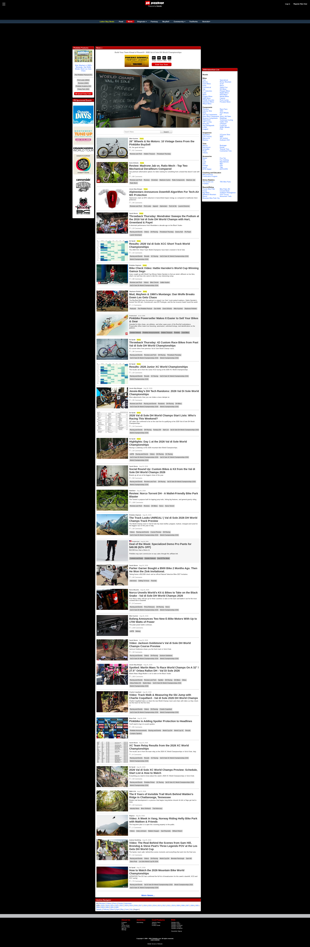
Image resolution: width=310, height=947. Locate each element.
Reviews (147, 180)
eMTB (132, 454)
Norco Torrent (169, 506)
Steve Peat (133, 861)
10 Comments (137, 228)
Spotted (160, 680)
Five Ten (223, 158)
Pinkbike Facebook (176, 925)
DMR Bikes (207, 98)
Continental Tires (226, 151)
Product (154, 924)
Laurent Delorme (184, 206)
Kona (204, 85)
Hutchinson (206, 147)
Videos (146, 232)
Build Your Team (161, 64)
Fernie (205, 191)
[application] (148, 98)
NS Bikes (223, 89)
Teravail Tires (224, 149)
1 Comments (136, 305)
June (126, 909)
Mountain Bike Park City (211, 198)
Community (179, 22)
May (122, 909)
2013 (159, 905)
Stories (120, 903)
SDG (221, 111)
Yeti (204, 89)
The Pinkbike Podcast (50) (83, 75)
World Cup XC (179, 730)
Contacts (124, 922)
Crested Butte (224, 191)
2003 (102, 907)
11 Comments (137, 855)
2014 (154, 905)
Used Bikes (185, 332)
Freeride (154, 581)
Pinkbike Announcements (151, 332)
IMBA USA (132, 791)
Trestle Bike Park (209, 189)
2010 (173, 905)
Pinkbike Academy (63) (83, 86)
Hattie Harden (165, 282)
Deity (204, 113)
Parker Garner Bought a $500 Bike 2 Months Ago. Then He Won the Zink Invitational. (163, 570)
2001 (112, 907)
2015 (149, 905)
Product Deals (156, 925)
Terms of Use (125, 925)
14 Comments (137, 426)
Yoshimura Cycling (226, 120)
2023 (112, 905)
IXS (204, 160)
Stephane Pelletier (135, 291)
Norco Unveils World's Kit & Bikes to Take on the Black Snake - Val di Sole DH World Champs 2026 (163, 594)
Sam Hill (189, 858)
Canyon (222, 98)
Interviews (133, 581)
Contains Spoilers (136, 733)
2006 (192, 905)
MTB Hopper (207, 169)
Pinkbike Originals (135, 265)
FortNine (206, 184)
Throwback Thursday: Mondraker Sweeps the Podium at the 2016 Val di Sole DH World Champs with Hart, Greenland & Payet (164, 219)
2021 (121, 905)
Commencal (207, 87)
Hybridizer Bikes (208, 102)
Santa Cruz (224, 87)
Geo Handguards (208, 125)
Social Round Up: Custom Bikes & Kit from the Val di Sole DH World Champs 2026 (162, 471)
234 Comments (137, 628)
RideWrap (223, 118)
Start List (166, 430)
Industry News (134, 808)
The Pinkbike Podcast (145, 308)
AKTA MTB (224, 169)
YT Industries (207, 91)
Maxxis (205, 145)
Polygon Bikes (225, 91)
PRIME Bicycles (208, 100)
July (131, 909)
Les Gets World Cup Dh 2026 (148, 861)
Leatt (204, 162)
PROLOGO (206, 120)
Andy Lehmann (141, 831)
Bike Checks (154, 282)
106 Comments (137, 502)
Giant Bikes (207, 84)
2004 (98, 907)
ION (221, 165)
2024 (107, 905)
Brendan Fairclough (177, 858)
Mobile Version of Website (155, 944)
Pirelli (204, 151)
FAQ (122, 924)
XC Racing (154, 256)
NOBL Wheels (225, 127)
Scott (222, 84)
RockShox (206, 134)
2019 (131, 905)
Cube (204, 93)
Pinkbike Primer (149, 782)
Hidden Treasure (149, 154)
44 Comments (137, 203)
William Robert (177, 831)
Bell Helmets (224, 162)
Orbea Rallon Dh (135, 683)
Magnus (132, 816)
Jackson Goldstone (166, 655)
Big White (206, 193)
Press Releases (149, 607)
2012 (164, 905)
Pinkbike (177, 332)
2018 (135, 905)
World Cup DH (167, 730)
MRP (221, 136)
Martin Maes (147, 683)
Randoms (161, 403)
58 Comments (137, 478)
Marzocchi (206, 138)
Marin (204, 95)
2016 (145, 905)
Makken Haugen (153, 831)
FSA (221, 129)
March (113, 909)
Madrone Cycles (165, 180)
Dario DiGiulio (134, 163)
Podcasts (133, 308)
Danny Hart (179, 232)
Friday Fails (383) (83, 89)
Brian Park (132, 718)
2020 (126, 905)
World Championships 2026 (139, 259)
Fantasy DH (157, 430)
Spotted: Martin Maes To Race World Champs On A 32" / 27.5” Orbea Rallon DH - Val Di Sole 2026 (164, 669)
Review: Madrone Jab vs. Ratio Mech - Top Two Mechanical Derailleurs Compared (158, 167)
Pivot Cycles (224, 100)
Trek (204, 80)
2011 (168, 905)
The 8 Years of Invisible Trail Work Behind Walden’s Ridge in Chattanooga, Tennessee (161, 796)
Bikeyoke (206, 124)
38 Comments (137, 351)
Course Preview (156, 532)
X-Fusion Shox (225, 134)
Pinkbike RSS (175, 922)
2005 (197, 905)
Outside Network (135, 332)
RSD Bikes (224, 95)
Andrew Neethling (135, 840)
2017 (140, 905)
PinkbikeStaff (133, 315)
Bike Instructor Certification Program (210, 175)
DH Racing (154, 232)
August (136, 909)
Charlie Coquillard (135, 692)
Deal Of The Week (163, 558)
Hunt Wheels (224, 113)
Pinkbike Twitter (175, 924)
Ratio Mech (133, 183)
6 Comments (136, 754)
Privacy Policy (125, 927)
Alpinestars (163, 206)
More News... (148, 895)
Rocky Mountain (225, 82)
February (106, 909)
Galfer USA (224, 122)
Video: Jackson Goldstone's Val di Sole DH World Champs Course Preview (160, 645)
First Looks (147, 206)
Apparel (155, 206)
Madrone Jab (190, 180)
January (99, 909)
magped (205, 129)
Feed (121, 22)
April (117, 909)
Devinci (205, 82)
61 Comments (137, 150)
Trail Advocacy (157, 808)
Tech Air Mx (173, 206)
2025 (102, 905)
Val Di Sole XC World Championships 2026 (174, 256)
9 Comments (136, 603)
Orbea (184, 680)
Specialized (224, 80)
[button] (130, 150)
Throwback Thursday (164, 154)
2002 (107, 907)
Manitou (205, 140)
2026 (98, 905)
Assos (205, 167)
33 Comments (137, 779)
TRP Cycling (207, 122)
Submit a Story (156, 922)
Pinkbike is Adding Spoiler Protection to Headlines (160, 721)
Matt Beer (132, 491)
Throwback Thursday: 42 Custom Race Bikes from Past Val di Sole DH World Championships (163, 344)
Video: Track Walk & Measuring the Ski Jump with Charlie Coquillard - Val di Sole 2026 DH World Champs (163, 696)
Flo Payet (188, 232)
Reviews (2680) (83, 83)
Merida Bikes (224, 96)
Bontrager (223, 145)
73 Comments (137, 881)
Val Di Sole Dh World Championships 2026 (144, 285)
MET (221, 164)
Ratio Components (178, 180)
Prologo (205, 165)
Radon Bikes (224, 93)
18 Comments (137, 529)
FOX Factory (207, 136)
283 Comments (137, 677)
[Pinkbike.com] (155, 3)
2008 (182, 905)
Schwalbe (206, 149)
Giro (204, 164)
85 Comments (137, 727)
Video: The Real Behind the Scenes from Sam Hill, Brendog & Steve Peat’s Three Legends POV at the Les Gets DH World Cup (163, 846)
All (97, 903)
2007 (187, 905)
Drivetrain (154, 180)
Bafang (138, 631)
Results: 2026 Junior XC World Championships (158, 366)
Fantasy (154, 22)
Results (146, 256)
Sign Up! (123, 928)
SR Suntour (224, 138)
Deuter (205, 158)
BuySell (166, 22)
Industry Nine (207, 111)
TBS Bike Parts (225, 182)
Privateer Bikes (225, 102)
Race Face (223, 109)
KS (221, 114)
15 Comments (137, 253)
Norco (161, 506)
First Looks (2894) (83, 80)
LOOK (205, 127)
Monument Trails (226, 196)
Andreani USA (225, 140)
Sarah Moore (133, 213)
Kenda (222, 147)
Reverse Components (210, 118)
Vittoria (205, 153)
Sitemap (123, 929)
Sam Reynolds (166, 831)
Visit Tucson (224, 194)
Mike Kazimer (133, 138)
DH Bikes (178, 403)
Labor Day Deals (107, 22)
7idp (221, 167)
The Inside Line (208, 182)
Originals (141, 22)
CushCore (223, 125)
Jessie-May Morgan (135, 189)
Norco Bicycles (134, 590)
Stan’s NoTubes (225, 116)
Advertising (140, 922)
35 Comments (137, 400)
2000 (116, 907)
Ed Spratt (132, 241)
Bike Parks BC (225, 189)
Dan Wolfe (157, 308)
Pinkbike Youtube (176, 927)
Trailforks (193, 22)
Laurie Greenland (136, 235)
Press (115, 903)
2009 (178, 905)
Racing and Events (136, 232)
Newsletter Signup (176, 931)
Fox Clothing (224, 160)
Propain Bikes (207, 96)
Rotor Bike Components (211, 116)
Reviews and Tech (136, 154)
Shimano (206, 109)
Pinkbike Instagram (176, 928)
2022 (116, 905)
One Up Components (210, 114)
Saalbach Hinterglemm (228, 193)
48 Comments (137, 279)
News (130, 22)
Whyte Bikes (207, 104)
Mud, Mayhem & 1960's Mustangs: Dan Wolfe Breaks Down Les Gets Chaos (83, 68)
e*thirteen (223, 124)
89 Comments (137, 176)
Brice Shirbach (146, 808)
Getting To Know (143, 581)
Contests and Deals (136, 558)
